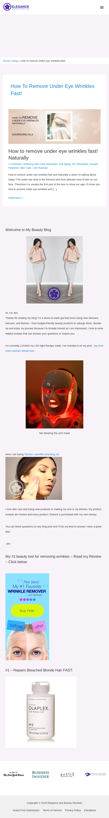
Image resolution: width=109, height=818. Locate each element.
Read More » (15, 197)
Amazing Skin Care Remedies (41, 163)
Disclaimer (90, 810)
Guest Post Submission (26, 810)
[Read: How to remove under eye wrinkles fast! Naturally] (54, 126)
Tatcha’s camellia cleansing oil (41, 454)
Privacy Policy (73, 810)
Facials (94, 163)
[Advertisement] (54, 36)
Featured (13, 167)
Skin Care (25, 167)
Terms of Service (52, 810)
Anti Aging (64, 163)
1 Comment (15, 163)
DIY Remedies (80, 163)
